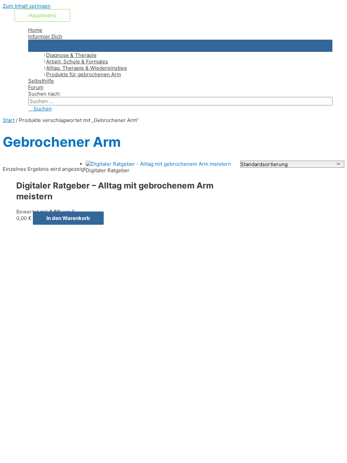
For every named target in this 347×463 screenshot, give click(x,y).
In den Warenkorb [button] (68, 218)
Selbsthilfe (41, 81)
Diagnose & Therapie (71, 55)
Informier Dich (45, 36)
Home (35, 30)
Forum (35, 87)
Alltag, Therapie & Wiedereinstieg (86, 68)
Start (9, 120)
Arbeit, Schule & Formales (77, 61)
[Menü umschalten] (180, 46)
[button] (40, 108)
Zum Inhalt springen (26, 6)
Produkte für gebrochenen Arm (83, 74)
